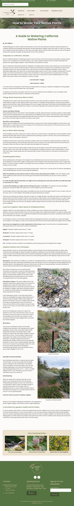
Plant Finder (31, 11)
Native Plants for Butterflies (37, 452)
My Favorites (44, 11)
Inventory (21, 11)
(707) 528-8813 (52, 0)
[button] (36, 11)
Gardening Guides (56, 11)
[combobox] (15, 4)
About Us (21, 15)
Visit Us (31, 15)
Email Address (54, 487)
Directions (69, 0)
